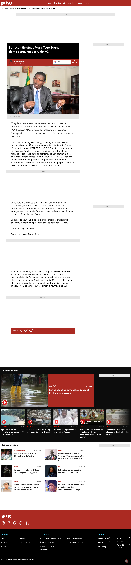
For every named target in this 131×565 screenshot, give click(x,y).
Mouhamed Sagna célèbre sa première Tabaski (64, 430)
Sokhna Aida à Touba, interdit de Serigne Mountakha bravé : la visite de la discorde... (26, 487)
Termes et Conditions (75, 542)
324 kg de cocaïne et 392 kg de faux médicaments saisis (38, 430)
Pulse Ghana (102, 542)
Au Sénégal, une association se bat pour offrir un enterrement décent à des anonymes (91, 433)
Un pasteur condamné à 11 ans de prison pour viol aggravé (26, 471)
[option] (13, 424)
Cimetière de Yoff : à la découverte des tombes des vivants (117, 432)
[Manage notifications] (126, 561)
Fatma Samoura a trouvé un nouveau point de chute (69, 471)
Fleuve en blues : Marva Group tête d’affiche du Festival (26, 454)
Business (80, 3)
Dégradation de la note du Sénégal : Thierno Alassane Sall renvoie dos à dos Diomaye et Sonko (71, 457)
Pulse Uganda (120, 539)
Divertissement (59, 3)
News (49, 3)
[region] (65, 424)
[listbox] (65, 424)
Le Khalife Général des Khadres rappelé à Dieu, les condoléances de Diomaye (71, 487)
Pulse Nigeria (103, 538)
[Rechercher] (127, 3)
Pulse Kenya (102, 547)
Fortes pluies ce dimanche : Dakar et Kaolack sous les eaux (69, 391)
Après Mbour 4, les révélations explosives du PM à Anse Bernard (13, 432)
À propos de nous (47, 542)
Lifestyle (71, 3)
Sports (87, 3)
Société (12, 8)
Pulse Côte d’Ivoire (121, 546)
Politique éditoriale (74, 538)
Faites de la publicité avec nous (48, 548)
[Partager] (74, 62)
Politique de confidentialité (50, 538)
